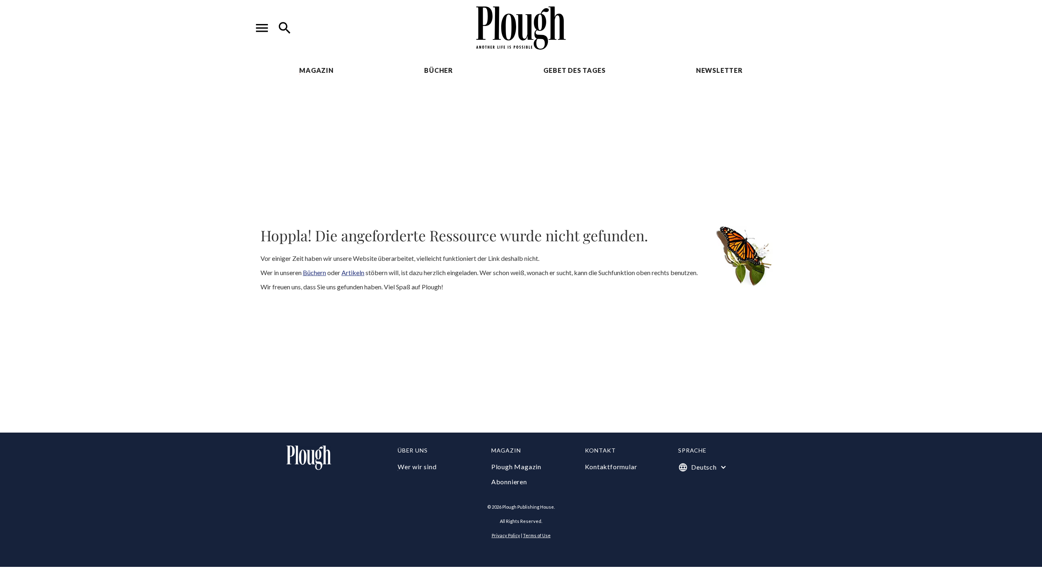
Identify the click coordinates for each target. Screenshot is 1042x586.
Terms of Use (537, 535)
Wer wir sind (417, 466)
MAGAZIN (316, 70)
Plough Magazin (516, 466)
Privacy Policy (506, 535)
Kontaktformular (611, 466)
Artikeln (352, 272)
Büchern (314, 272)
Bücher (438, 70)
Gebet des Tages (574, 70)
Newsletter (719, 70)
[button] (262, 28)
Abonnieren (509, 481)
